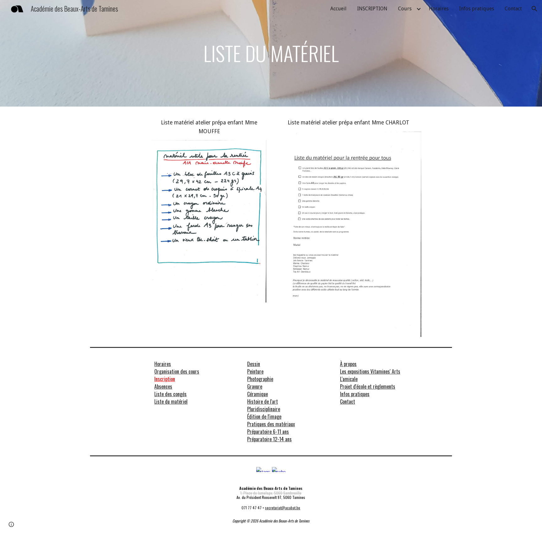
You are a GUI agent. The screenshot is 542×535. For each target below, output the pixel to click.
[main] (271, 53)
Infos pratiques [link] (476, 9)
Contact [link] (513, 9)
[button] (534, 8)
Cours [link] (405, 9)
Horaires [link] (439, 9)
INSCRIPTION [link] (372, 9)
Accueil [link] (338, 9)
